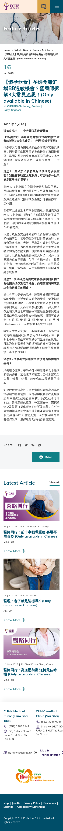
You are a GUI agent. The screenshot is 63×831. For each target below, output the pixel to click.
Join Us (16, 803)
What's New (21, 50)
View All (54, 482)
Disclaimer (49, 803)
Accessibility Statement (31, 806)
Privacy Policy (32, 803)
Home (7, 50)
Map (6, 803)
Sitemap (8, 806)
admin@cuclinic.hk (20, 752)
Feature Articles (41, 50)
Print (48, 457)
